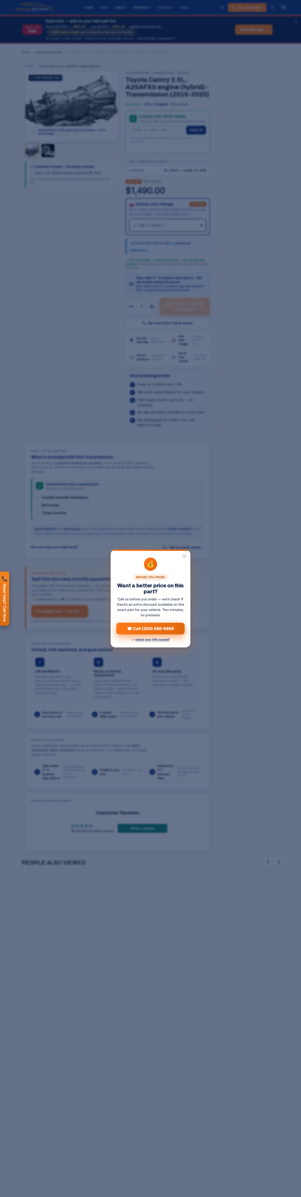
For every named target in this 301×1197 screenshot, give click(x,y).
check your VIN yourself (152, 639)
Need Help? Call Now (4, 598)
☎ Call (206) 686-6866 (150, 628)
